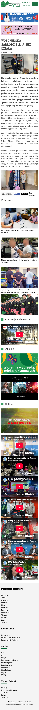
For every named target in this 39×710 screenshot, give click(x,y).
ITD (2, 653)
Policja (3, 658)
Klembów (4, 600)
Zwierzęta (4, 697)
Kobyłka (4, 603)
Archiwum (11, 702)
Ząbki (3, 620)
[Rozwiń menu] (35, 4)
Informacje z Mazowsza (9, 690)
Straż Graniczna (6, 665)
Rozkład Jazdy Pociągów (10, 640)
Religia (3, 695)
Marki (3, 605)
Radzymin (4, 610)
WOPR (3, 675)
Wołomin (32, 195)
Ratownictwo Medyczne (9, 660)
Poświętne (4, 608)
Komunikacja (5, 635)
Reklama (28, 702)
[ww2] (19, 363)
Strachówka (5, 613)
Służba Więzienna (7, 663)
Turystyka (4, 692)
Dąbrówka (4, 595)
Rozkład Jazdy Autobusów (10, 637)
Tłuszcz (4, 615)
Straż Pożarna (6, 670)
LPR (2, 655)
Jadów (3, 598)
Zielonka (4, 622)
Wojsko (3, 672)
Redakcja (20, 702)
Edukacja (4, 688)
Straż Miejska (6, 668)
